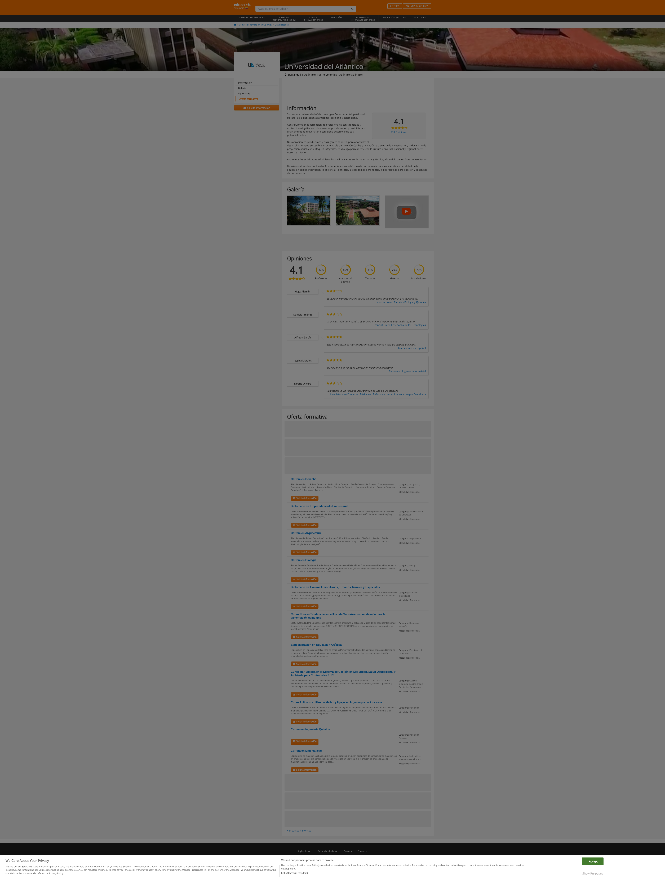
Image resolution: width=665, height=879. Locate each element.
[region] (332, 867)
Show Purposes (592, 873)
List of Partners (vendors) (294, 872)
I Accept (592, 861)
